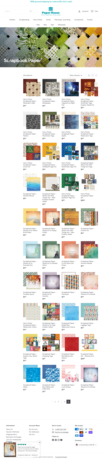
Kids (38, 25)
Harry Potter (37, 20)
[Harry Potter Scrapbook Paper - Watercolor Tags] (89, 127)
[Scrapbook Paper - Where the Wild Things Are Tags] (89, 158)
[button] (39, 442)
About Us (9, 429)
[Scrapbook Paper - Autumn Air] (89, 222)
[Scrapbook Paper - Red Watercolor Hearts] (70, 349)
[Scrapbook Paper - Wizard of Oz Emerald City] (31, 256)
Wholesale (61, 25)
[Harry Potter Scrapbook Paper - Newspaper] (51, 94)
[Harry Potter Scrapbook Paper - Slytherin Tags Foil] (70, 189)
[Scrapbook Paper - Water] (31, 379)
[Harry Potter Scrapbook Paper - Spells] (70, 127)
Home (6, 56)
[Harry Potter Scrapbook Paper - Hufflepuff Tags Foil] (51, 158)
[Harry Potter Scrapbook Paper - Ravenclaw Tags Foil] (70, 158)
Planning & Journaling (62, 20)
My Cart (32, 434)
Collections (13, 56)
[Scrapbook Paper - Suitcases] (70, 286)
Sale (52, 25)
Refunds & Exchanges (13, 437)
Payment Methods (12, 432)
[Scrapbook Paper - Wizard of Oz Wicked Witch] (51, 256)
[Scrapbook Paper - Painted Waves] (31, 188)
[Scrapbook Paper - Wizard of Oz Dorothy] (51, 287)
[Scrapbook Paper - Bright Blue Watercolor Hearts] (70, 318)
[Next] (68, 402)
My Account (33, 429)
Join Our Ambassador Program (13, 440)
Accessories (78, 20)
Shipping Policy (11, 434)
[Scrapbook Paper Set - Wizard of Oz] (89, 348)
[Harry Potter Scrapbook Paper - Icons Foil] (31, 158)
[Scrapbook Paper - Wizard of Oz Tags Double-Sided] (51, 318)
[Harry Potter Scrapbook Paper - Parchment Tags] (51, 127)
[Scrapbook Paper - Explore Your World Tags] (31, 349)
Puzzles (90, 20)
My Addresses (34, 432)
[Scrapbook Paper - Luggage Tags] (89, 317)
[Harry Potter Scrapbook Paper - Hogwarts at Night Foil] (70, 95)
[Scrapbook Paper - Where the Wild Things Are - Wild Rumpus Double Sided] (51, 190)
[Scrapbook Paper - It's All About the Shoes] (70, 256)
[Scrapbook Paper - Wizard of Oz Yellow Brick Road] (31, 223)
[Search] (30, 11)
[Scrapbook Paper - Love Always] (70, 379)
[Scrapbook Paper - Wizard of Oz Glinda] (89, 286)
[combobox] (18, 11)
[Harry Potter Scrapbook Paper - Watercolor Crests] (31, 318)
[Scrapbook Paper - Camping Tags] (51, 348)
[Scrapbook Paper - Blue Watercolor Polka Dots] (51, 380)
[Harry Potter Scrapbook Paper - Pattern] (31, 127)
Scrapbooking (24, 20)
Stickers (12, 20)
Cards (48, 20)
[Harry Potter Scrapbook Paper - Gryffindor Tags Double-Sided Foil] (89, 95)
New (45, 25)
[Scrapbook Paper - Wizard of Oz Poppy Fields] (51, 223)
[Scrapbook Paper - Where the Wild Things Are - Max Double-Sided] (70, 224)
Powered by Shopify (61, 457)
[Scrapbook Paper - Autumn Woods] (89, 255)
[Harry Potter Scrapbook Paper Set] (89, 189)
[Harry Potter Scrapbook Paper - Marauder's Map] (31, 94)
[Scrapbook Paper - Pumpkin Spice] (31, 286)
